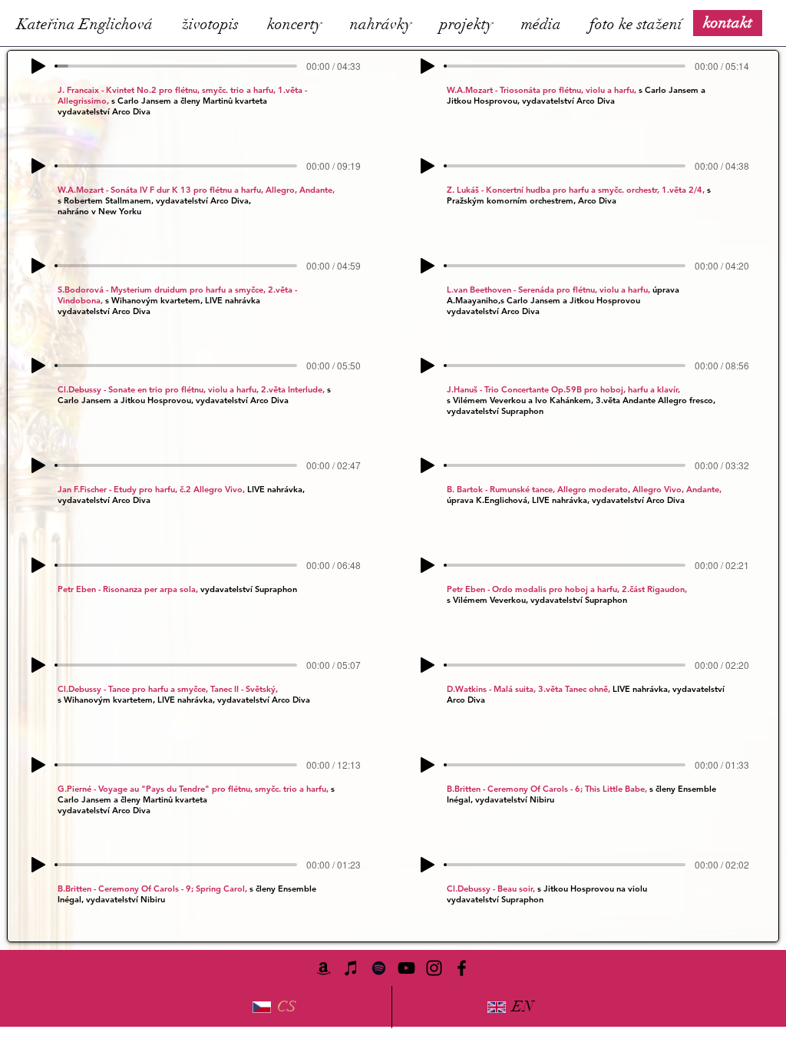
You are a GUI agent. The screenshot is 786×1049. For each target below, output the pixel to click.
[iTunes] (351, 968)
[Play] (38, 66)
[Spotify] (378, 968)
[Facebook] (461, 968)
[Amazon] (323, 968)
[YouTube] (406, 968)
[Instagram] (434, 968)
